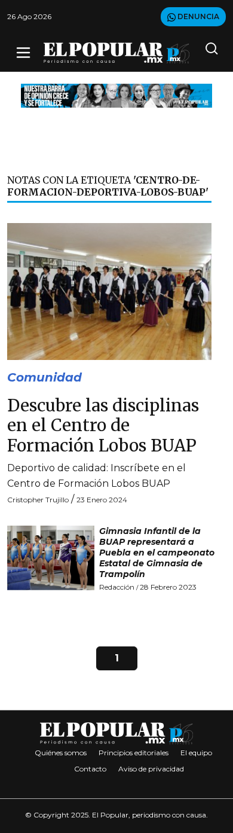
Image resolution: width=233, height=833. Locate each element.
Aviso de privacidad (151, 768)
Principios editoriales (133, 752)
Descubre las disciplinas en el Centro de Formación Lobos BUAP (103, 425)
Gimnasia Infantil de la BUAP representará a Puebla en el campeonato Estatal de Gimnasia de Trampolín (156, 552)
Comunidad (44, 377)
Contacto (90, 768)
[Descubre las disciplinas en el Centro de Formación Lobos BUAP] (109, 291)
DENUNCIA (197, 16)
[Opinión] (116, 94)
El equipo (196, 752)
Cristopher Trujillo (38, 499)
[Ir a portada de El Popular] (116, 53)
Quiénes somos (61, 752)
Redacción (116, 586)
